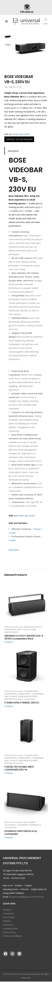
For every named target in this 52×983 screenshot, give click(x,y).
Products (7, 909)
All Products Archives (13, 627)
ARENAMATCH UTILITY (33, 627)
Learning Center (10, 928)
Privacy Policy (9, 932)
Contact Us (8, 924)
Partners (7, 921)
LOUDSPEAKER (10, 629)
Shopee (15, 134)
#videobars (14, 549)
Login (45, 23)
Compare (8, 642)
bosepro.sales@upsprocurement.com (26, 896)
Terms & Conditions (12, 936)
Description (13, 151)
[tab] (26, 151)
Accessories (8, 913)
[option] (30, 48)
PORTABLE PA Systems (13, 699)
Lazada (26, 134)
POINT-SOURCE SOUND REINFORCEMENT (21, 696)
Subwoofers (29, 699)
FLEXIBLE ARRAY (24, 694)
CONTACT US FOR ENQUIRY (19, 139)
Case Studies (9, 917)
